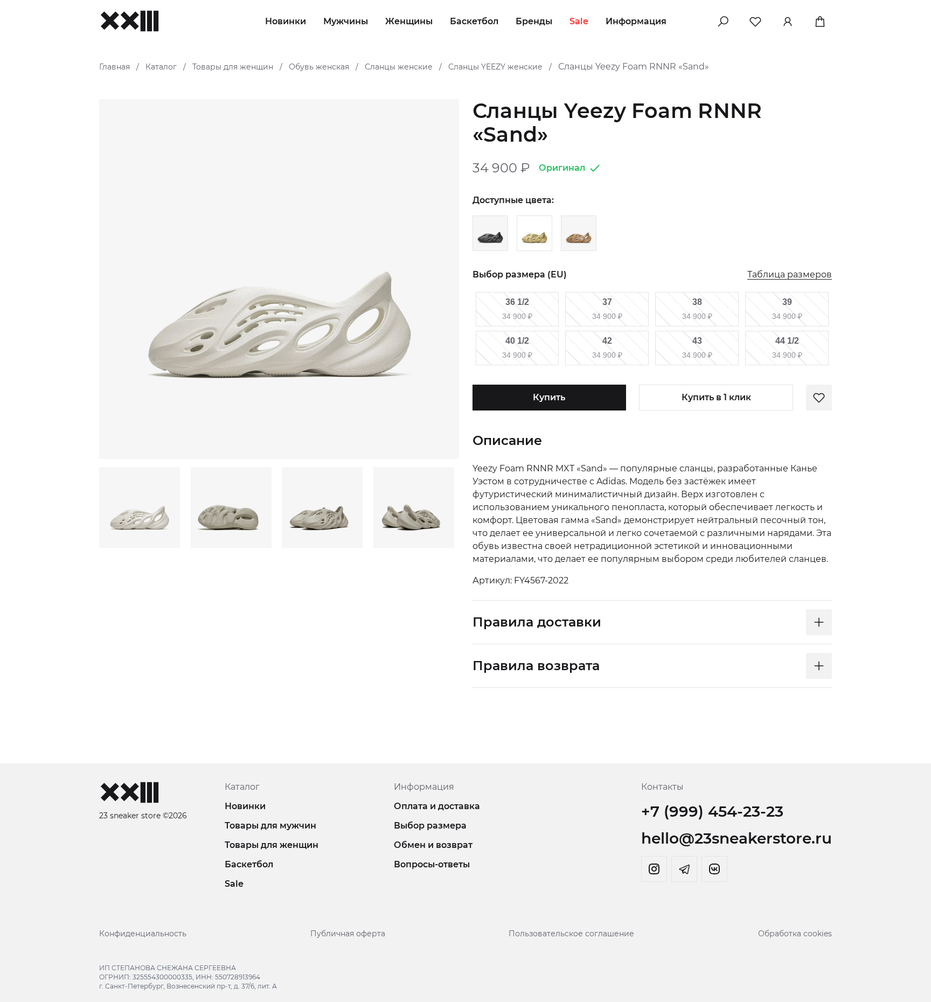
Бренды (534, 21)
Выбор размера (430, 825)
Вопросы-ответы (432, 864)
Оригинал (562, 168)
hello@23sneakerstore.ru (736, 838)
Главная (114, 67)
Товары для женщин (232, 67)
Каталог (161, 67)
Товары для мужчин (270, 825)
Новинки (285, 21)
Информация (636, 21)
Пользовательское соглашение (571, 933)
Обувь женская (319, 67)
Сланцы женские (399, 67)
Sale (578, 21)
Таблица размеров (789, 275)
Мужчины (345, 21)
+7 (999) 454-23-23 (712, 811)
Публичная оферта (347, 933)
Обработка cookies (795, 933)
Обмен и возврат (433, 845)
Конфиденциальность (142, 933)
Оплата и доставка (437, 806)
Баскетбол (474, 21)
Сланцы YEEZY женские (495, 67)
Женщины (409, 21)
